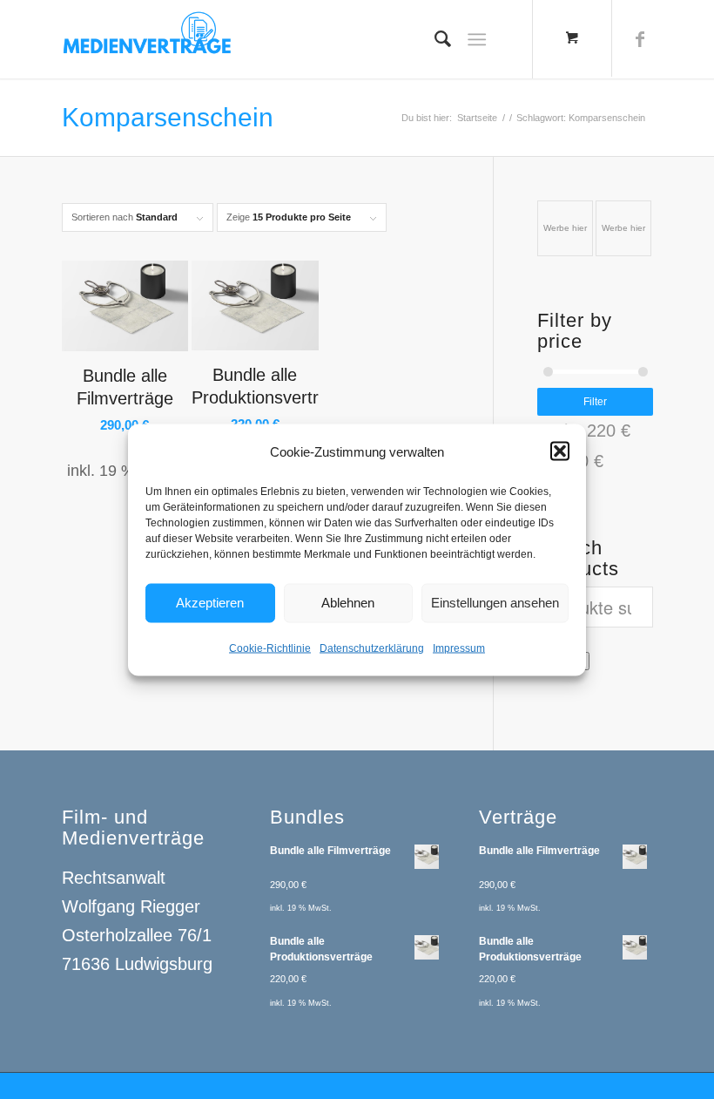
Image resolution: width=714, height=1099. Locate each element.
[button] (560, 451)
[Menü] (477, 39)
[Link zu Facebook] (640, 39)
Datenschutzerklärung (372, 647)
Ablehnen (347, 602)
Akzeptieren (210, 602)
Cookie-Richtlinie (270, 647)
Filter (595, 402)
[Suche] (434, 39)
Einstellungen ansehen (495, 602)
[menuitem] (434, 39)
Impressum (459, 647)
